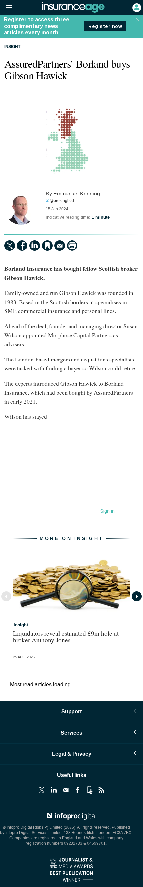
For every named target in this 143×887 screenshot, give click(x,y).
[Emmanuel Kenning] (21, 208)
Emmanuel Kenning (76, 194)
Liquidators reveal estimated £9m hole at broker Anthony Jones (66, 636)
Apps (89, 790)
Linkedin (54, 790)
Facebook (77, 790)
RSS (101, 790)
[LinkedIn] (34, 245)
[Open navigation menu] (6, 7)
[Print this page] (72, 245)
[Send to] (59, 245)
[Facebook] (22, 245)
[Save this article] (47, 245)
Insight (12, 47)
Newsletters (66, 790)
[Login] (136, 7)
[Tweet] (9, 245)
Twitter (42, 790)
